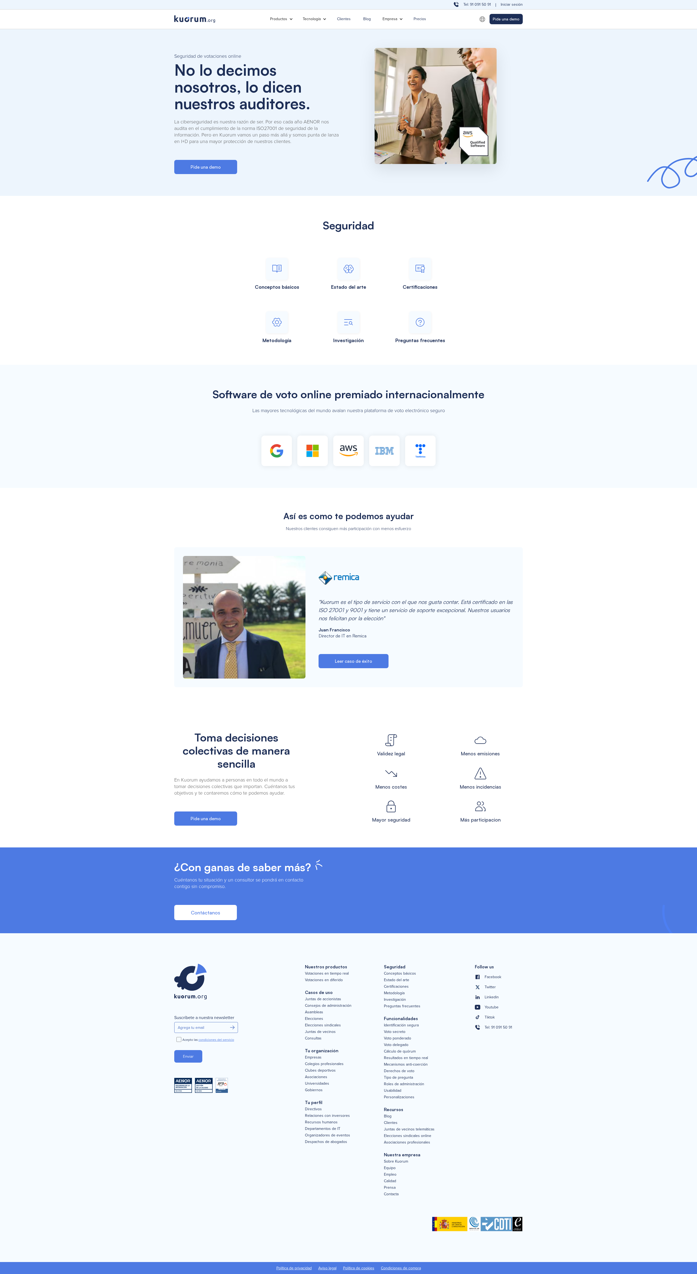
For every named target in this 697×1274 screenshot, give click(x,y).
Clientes (344, 19)
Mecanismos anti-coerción (406, 1064)
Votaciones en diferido (324, 980)
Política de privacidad (294, 1268)
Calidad (390, 1181)
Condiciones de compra (401, 1268)
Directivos (313, 1109)
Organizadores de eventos (327, 1135)
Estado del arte (396, 980)
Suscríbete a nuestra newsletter (204, 1018)
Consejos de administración (328, 1005)
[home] (220, 19)
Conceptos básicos (400, 973)
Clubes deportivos (320, 1070)
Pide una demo (506, 19)
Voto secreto (394, 1032)
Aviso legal (327, 1268)
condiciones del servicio (216, 1040)
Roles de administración (404, 1084)
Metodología (394, 993)
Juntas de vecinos (320, 1032)
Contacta (391, 1194)
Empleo (390, 1174)
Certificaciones (396, 986)
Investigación (395, 999)
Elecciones (314, 1018)
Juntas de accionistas (323, 999)
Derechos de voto (399, 1071)
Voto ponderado (397, 1038)
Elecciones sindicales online (407, 1136)
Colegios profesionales (324, 1064)
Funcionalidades (401, 1018)
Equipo (390, 1168)
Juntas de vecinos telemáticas (409, 1129)
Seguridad (394, 966)
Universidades (317, 1083)
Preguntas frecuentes (402, 1006)
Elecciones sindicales (323, 1025)
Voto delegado (396, 1045)
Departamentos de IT (322, 1129)
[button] (281, 19)
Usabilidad (392, 1090)
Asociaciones (316, 1077)
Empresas (313, 1057)
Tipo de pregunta (398, 1077)
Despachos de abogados (326, 1142)
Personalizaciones (399, 1097)
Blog (367, 19)
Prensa (390, 1187)
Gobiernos (314, 1090)
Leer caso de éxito (353, 661)
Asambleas (314, 1012)
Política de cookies (358, 1268)
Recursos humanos (321, 1122)
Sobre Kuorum (396, 1161)
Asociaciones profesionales (407, 1142)
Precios (420, 19)
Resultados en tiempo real (406, 1058)
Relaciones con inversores (327, 1115)
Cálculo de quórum (400, 1051)
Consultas (313, 1038)
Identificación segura (401, 1025)
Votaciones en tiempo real (327, 973)
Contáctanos (205, 913)
